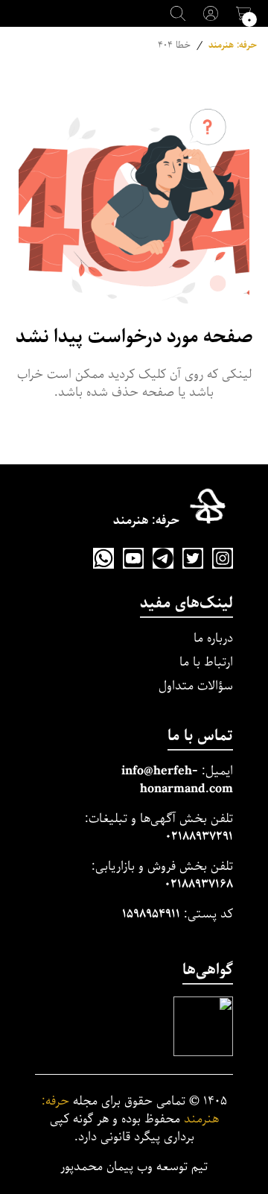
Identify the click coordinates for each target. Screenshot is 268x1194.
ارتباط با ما (206, 662)
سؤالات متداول (196, 686)
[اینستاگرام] (222, 558)
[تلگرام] (163, 558)
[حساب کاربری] (210, 13)
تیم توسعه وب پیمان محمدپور (134, 1167)
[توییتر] (192, 558)
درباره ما (213, 638)
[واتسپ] (103, 558)
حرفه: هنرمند (232, 45)
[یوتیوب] (133, 558)
